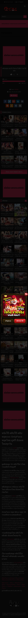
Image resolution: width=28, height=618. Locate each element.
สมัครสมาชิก (19, 321)
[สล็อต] (14, 306)
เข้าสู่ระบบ (8, 321)
